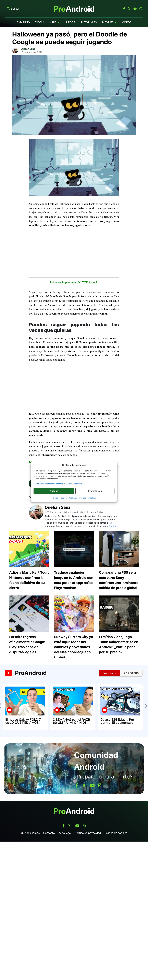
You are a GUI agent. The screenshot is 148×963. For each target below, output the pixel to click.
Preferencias (95, 491)
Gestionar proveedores (45, 483)
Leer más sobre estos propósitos (69, 483)
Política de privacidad (77, 498)
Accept (54, 491)
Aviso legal (92, 498)
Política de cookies (59, 498)
